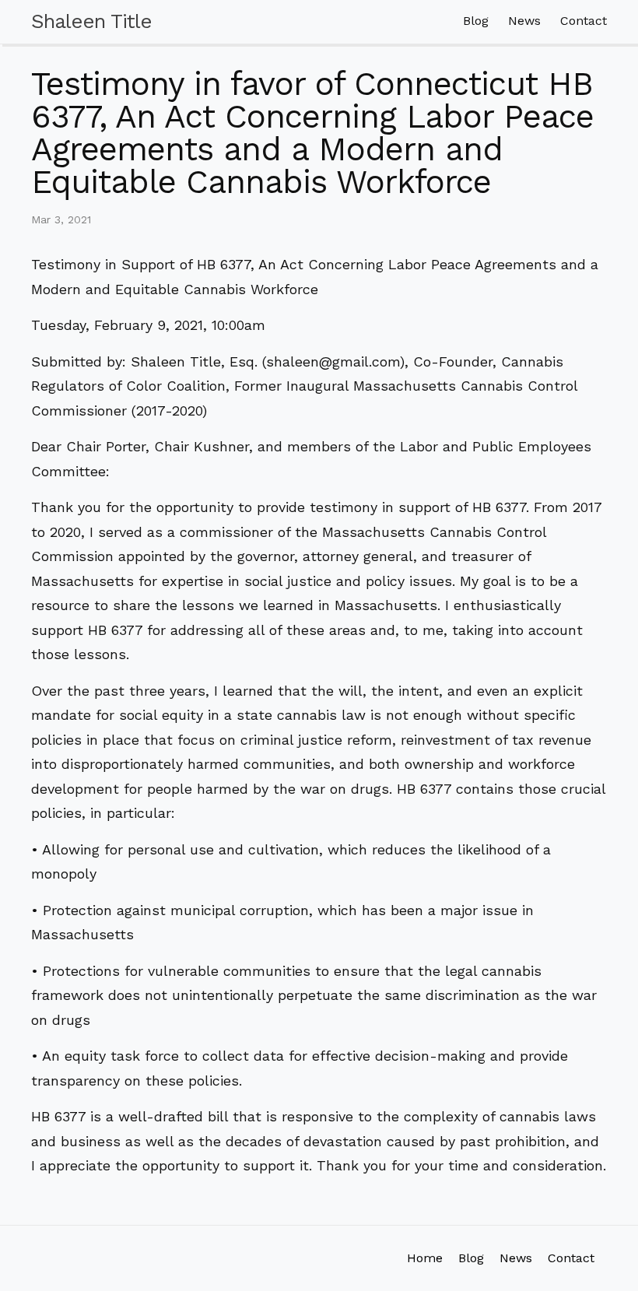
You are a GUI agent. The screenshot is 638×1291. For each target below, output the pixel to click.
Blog (476, 20)
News (524, 20)
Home (425, 1258)
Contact (583, 20)
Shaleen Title (91, 21)
